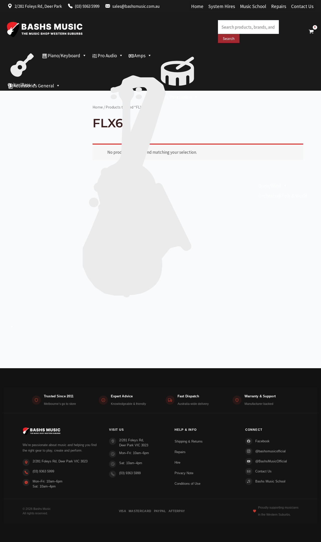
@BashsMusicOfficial (271, 461)
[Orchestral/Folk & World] (160, 76)
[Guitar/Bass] (22, 55)
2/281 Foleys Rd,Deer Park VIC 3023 (133, 442)
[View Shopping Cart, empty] (311, 31)
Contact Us (302, 6)
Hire (177, 462)
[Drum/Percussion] (177, 55)
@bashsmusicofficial (270, 451)
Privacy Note (184, 473)
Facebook (262, 441)
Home (197, 6)
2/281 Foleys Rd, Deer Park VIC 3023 (60, 461)
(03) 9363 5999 (43, 471)
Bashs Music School (270, 481)
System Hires (221, 6)
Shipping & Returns (189, 441)
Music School (253, 6)
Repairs (278, 6)
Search (228, 38)
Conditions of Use (187, 483)
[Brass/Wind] (147, 66)
